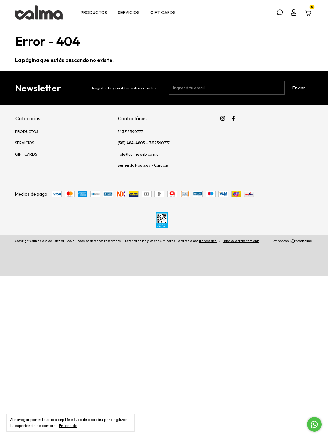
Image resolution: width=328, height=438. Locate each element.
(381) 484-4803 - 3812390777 (144, 142)
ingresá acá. (208, 241)
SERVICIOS (129, 12)
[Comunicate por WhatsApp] (314, 424)
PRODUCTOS (94, 12)
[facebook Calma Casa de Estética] (233, 118)
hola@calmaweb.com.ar (139, 154)
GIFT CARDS (163, 12)
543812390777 (130, 131)
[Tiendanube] (293, 242)
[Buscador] (280, 13)
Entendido (68, 425)
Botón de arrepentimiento (241, 241)
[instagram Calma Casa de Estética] (222, 118)
